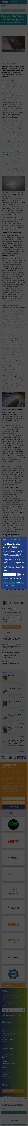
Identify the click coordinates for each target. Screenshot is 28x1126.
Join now (19, 574)
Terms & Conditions (8, 580)
